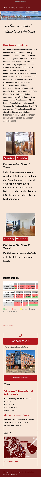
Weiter (39, 15)
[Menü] (35, 7)
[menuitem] (35, 7)
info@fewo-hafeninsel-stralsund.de (17, 414)
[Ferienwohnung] (17, 7)
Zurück (1, 15)
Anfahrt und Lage (11, 461)
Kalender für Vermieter (8, 325)
